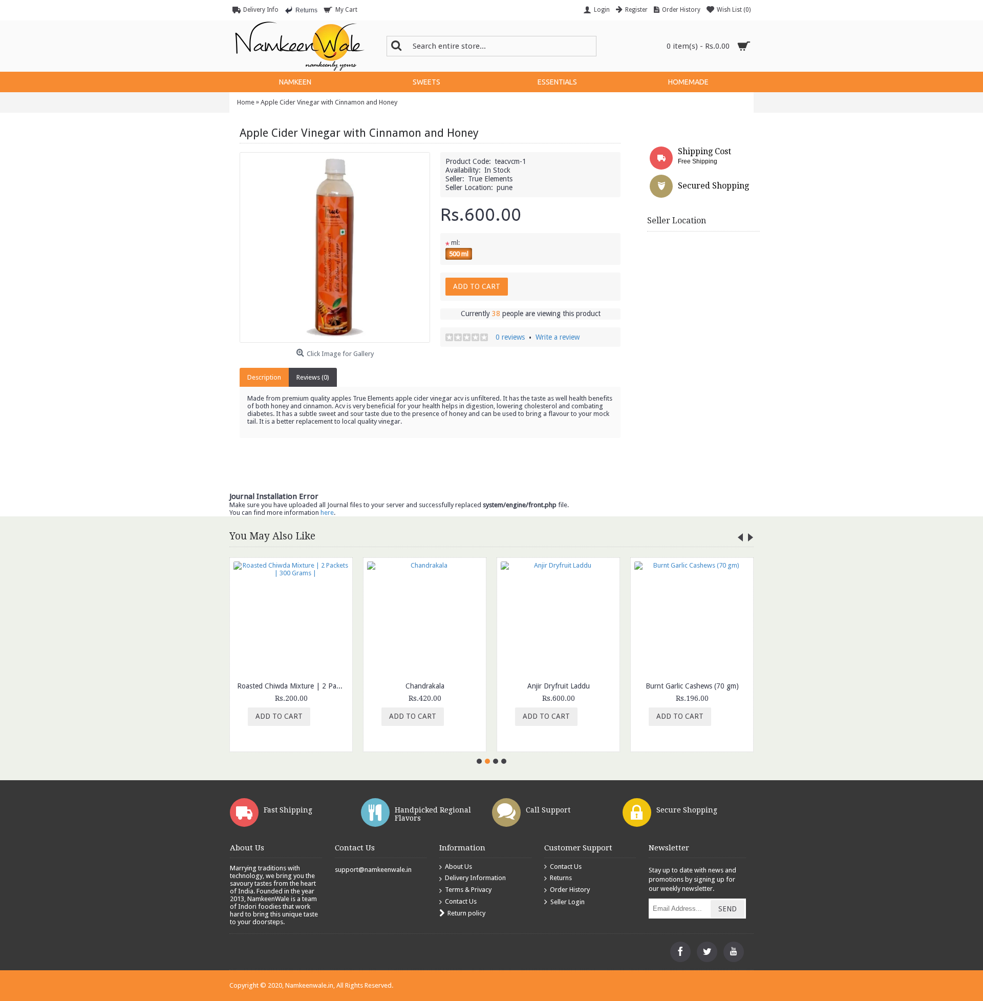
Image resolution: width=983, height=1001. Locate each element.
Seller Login (567, 901)
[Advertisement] (815, 408)
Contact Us (461, 901)
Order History (570, 889)
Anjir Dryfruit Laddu (558, 686)
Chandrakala (424, 686)
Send (727, 909)
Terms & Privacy (468, 889)
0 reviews (510, 337)
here (327, 512)
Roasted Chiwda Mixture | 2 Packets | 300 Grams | (293, 686)
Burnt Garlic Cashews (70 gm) (692, 686)
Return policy (466, 913)
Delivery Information (475, 878)
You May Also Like (272, 536)
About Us (458, 866)
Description (264, 377)
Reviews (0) (312, 377)
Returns (561, 878)
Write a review (558, 337)
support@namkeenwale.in (373, 869)
